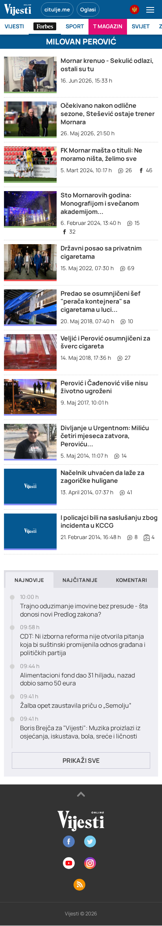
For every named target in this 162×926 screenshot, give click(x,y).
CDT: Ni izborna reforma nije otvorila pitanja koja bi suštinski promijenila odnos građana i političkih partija (82, 644)
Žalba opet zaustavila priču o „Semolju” (75, 705)
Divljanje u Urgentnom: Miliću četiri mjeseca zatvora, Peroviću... (105, 436)
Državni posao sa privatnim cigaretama (101, 252)
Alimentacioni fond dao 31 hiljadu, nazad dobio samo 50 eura (77, 679)
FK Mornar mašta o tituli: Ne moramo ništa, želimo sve (101, 154)
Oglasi (88, 9)
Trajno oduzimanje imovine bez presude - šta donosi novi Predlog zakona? (84, 610)
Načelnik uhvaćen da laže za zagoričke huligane (102, 476)
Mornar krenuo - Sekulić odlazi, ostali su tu (107, 64)
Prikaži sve (81, 760)
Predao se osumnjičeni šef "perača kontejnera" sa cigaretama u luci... (100, 301)
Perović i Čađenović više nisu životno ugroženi (104, 387)
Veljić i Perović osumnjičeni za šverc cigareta (105, 342)
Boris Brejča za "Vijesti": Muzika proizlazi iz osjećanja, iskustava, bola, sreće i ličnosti (80, 732)
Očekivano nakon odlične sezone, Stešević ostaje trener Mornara (108, 113)
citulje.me (57, 9)
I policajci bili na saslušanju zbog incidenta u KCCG (109, 521)
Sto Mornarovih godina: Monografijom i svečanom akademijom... (100, 203)
